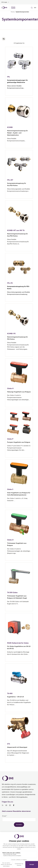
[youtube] (6, 805)
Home (13, 12)
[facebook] (13, 805)
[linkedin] (2, 805)
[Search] (31, 7)
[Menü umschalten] (35, 7)
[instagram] (10, 805)
